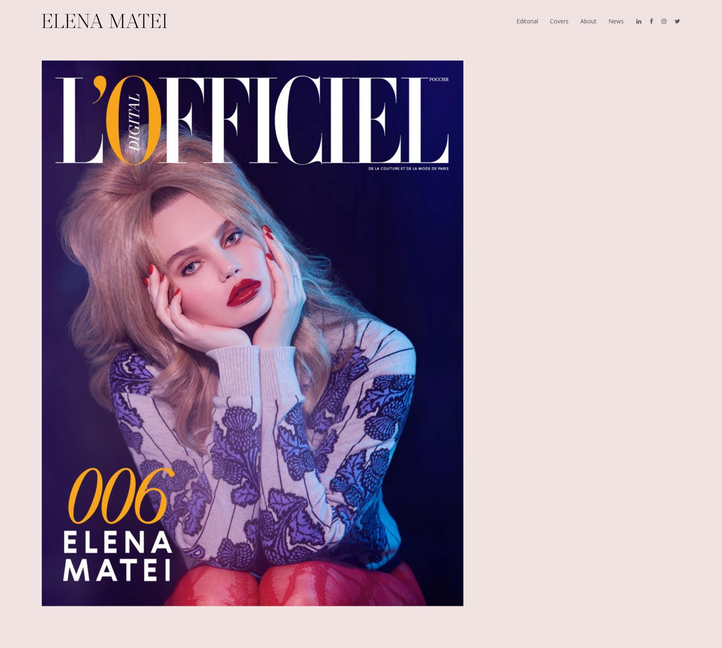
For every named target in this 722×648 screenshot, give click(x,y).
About (588, 21)
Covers (559, 21)
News (616, 21)
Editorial (527, 21)
